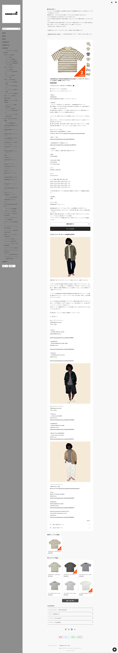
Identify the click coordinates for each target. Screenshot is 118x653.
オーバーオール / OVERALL (11, 93)
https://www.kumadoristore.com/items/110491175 (62, 360)
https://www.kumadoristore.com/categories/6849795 (63, 144)
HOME (3, 33)
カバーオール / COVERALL (11, 61)
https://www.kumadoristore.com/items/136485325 (62, 517)
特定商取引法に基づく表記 (64, 645)
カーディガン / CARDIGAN (11, 63)
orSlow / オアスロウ (9, 164)
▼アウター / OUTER (9, 55)
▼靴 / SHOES (7, 98)
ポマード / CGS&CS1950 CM (11, 254)
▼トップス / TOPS (8, 67)
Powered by (68, 650)
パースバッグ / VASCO (9, 239)
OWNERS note (6, 45)
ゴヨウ (5, 202)
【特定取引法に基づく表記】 (54, 34)
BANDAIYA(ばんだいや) (9, 199)
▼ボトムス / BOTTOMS (9, 79)
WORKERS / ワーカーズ (9, 194)
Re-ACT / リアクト (8, 170)
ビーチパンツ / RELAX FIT (10, 241)
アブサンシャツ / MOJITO (10, 211)
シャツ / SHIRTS (9, 69)
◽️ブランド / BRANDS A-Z (53, 614)
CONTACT (4, 261)
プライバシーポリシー (52, 645)
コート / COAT (8, 57)
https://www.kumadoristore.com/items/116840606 (62, 139)
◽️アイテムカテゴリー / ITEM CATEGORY (57, 610)
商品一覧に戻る (70, 600)
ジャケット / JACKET (10, 59)
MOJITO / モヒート (8, 157)
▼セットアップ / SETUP (10, 95)
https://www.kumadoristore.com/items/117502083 (62, 419)
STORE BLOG (5, 42)
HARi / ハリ (6, 155)
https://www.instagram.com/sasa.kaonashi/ (74, 133)
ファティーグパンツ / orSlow (11, 247)
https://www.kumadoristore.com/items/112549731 (62, 439)
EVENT (4, 39)
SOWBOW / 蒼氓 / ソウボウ (10, 177)
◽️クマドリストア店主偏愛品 (54, 622)
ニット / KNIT (8, 77)
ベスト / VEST (8, 65)
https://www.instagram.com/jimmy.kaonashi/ (68, 488)
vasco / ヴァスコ (8, 192)
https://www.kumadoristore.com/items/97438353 (62, 337)
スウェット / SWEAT (10, 75)
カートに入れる (70, 228)
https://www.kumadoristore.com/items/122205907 (62, 498)
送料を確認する (64, 88)
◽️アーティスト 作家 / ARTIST (54, 618)
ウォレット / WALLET (10, 108)
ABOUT (4, 36)
